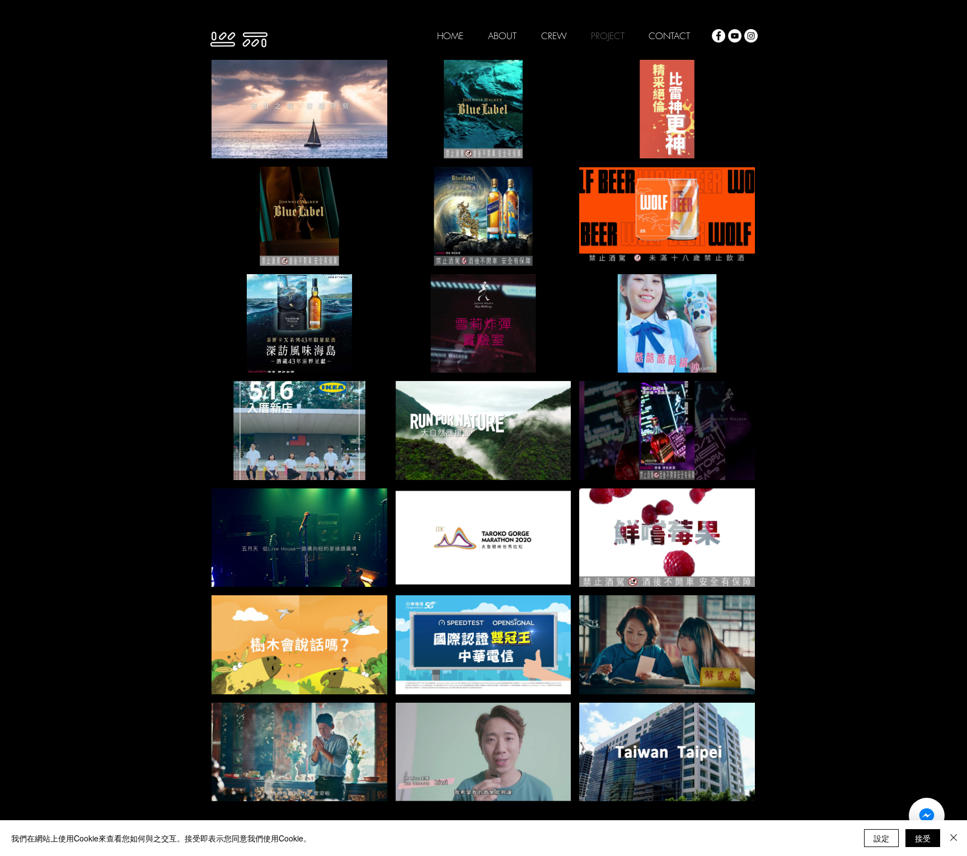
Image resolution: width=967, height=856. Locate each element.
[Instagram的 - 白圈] (751, 36)
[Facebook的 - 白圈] (718, 36)
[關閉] (953, 838)
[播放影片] (299, 109)
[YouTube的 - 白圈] (734, 36)
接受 (923, 838)
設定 (881, 838)
